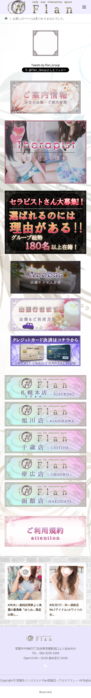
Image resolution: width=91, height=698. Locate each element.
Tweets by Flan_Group (45, 65)
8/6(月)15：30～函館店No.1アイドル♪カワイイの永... (32, 609)
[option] (33, 591)
